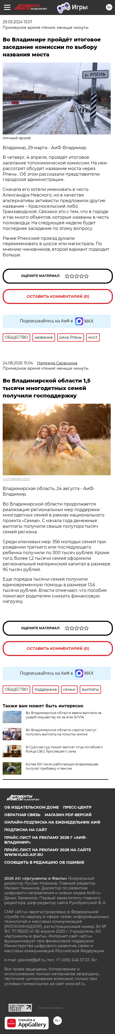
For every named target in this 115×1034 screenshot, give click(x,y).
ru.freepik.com (16, 478)
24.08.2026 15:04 (18, 363)
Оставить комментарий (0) (58, 296)
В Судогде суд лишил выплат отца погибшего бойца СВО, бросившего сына (64, 749)
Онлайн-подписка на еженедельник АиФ (52, 822)
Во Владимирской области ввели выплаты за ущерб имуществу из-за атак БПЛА (63, 715)
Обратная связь (22, 814)
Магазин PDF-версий (68, 814)
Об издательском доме (31, 807)
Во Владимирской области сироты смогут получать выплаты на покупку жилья (61, 732)
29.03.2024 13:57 (17, 22)
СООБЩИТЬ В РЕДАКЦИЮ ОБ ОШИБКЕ (44, 862)
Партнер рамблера (50, 1007)
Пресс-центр (77, 807)
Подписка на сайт (25, 829)
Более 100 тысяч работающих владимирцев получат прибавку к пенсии (62, 766)
